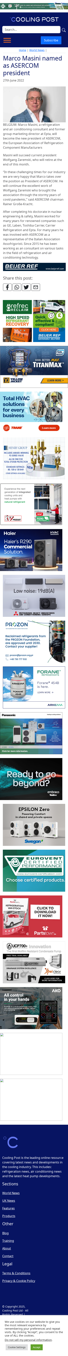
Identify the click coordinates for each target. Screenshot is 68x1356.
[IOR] (31, 1100)
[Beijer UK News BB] (34, 267)
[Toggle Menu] (7, 40)
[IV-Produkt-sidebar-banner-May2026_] (31, 504)
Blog (5, 1233)
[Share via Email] (35, 287)
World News (37, 50)
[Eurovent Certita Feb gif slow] (34, 871)
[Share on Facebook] (7, 287)
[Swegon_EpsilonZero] (34, 825)
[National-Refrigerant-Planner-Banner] (34, 6)
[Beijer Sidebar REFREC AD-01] (34, 321)
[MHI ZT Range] (34, 596)
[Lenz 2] (31, 1054)
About (6, 1248)
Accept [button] (36, 1347)
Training (8, 1241)
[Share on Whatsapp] (16, 287)
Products (8, 1216)
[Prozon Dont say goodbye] (34, 642)
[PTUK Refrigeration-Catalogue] (31, 916)
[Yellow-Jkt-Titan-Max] (34, 367)
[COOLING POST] (31, 1008)
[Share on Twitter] (26, 287)
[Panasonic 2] (31, 733)
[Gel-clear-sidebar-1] (34, 962)
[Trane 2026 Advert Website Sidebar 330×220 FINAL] (31, 413)
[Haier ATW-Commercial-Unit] (31, 550)
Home (22, 50)
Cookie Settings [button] (17, 1347)
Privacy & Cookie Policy (18, 1281)
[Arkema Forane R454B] (34, 687)
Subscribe (51, 40)
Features (8, 1208)
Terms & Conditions (16, 1273)
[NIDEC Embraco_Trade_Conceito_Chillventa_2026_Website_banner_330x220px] (31, 779)
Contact (7, 1256)
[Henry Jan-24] (34, 458)
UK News (8, 1201)
